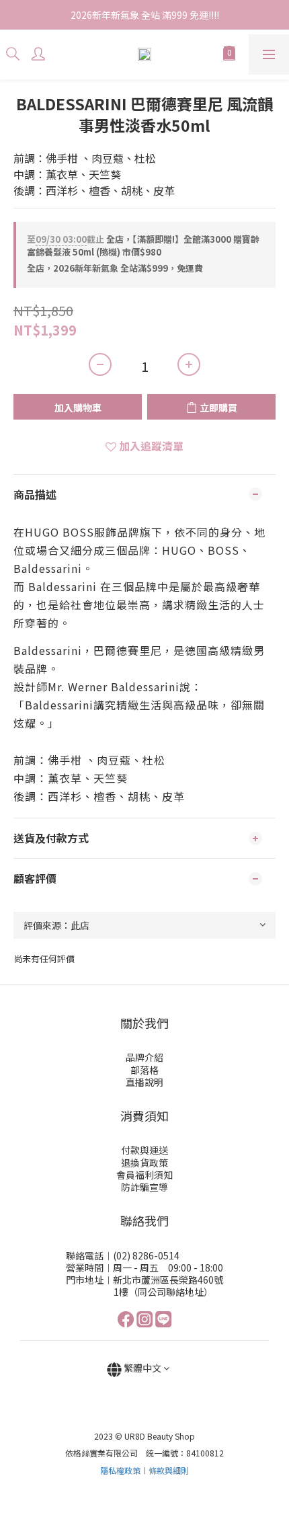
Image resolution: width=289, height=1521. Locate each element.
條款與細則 (169, 1470)
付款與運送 (144, 1150)
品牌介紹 (144, 1057)
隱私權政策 (120, 1470)
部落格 (144, 1070)
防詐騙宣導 (144, 1187)
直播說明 (144, 1082)
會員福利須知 (144, 1174)
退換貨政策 (144, 1162)
